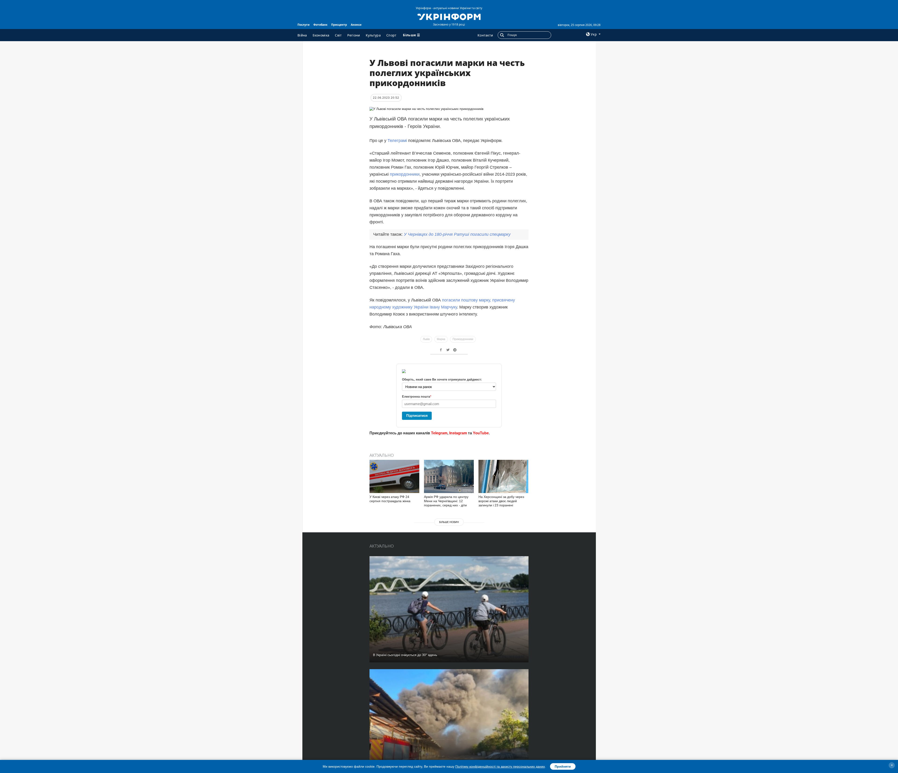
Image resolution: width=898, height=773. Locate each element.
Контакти (485, 35)
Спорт (391, 35)
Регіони (353, 35)
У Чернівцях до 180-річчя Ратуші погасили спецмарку (457, 234)
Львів (426, 339)
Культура (373, 35)
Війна (302, 35)
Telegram (439, 433)
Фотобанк (320, 25)
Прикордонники (463, 339)
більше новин (449, 522)
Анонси (356, 25)
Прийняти (563, 766)
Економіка (321, 35)
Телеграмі (397, 140)
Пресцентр (339, 25)
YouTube (481, 433)
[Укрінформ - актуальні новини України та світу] (448, 16)
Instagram (458, 433)
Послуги (303, 25)
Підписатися (417, 415)
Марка (441, 339)
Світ (338, 35)
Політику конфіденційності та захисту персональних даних (500, 766)
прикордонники (405, 174)
